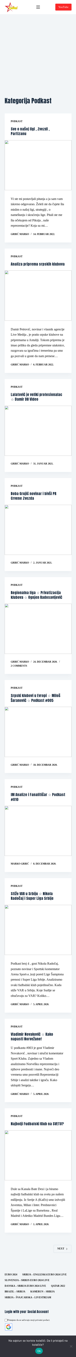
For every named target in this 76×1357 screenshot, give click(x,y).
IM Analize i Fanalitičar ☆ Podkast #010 (38, 797)
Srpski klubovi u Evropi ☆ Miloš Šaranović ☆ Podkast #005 (35, 698)
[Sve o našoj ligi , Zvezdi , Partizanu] (38, 165)
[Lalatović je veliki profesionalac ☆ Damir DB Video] (38, 431)
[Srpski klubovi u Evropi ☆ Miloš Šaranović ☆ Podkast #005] (38, 732)
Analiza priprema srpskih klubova (38, 264)
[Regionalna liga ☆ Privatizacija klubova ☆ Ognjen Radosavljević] (38, 629)
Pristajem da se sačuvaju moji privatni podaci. (28, 1320)
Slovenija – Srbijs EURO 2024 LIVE (27, 1280)
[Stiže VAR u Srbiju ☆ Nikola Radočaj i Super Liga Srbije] (38, 930)
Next (60, 1248)
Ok (39, 1351)
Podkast (16, 121)
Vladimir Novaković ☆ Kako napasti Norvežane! (32, 1036)
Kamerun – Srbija (42, 1291)
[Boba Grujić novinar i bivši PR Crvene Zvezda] (38, 530)
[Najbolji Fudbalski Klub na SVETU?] (38, 1155)
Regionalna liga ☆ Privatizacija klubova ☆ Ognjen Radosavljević (36, 595)
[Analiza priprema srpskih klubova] (38, 295)
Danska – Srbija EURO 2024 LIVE (25, 1285)
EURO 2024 (11, 1274)
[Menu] (38, 7)
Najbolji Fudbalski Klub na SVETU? (37, 1123)
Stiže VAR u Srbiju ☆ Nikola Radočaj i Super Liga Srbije (32, 896)
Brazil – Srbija (15, 1291)
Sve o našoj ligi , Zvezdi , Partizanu (30, 131)
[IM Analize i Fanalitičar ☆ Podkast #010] (38, 831)
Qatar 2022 (58, 1285)
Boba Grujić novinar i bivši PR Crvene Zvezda (33, 496)
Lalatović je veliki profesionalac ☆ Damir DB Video (36, 397)
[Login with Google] (8, 1326)
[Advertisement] (38, 54)
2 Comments (19, 665)
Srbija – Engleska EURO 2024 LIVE (44, 1274)
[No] (71, 1346)
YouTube (63, 7)
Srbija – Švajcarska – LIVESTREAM (28, 1297)
